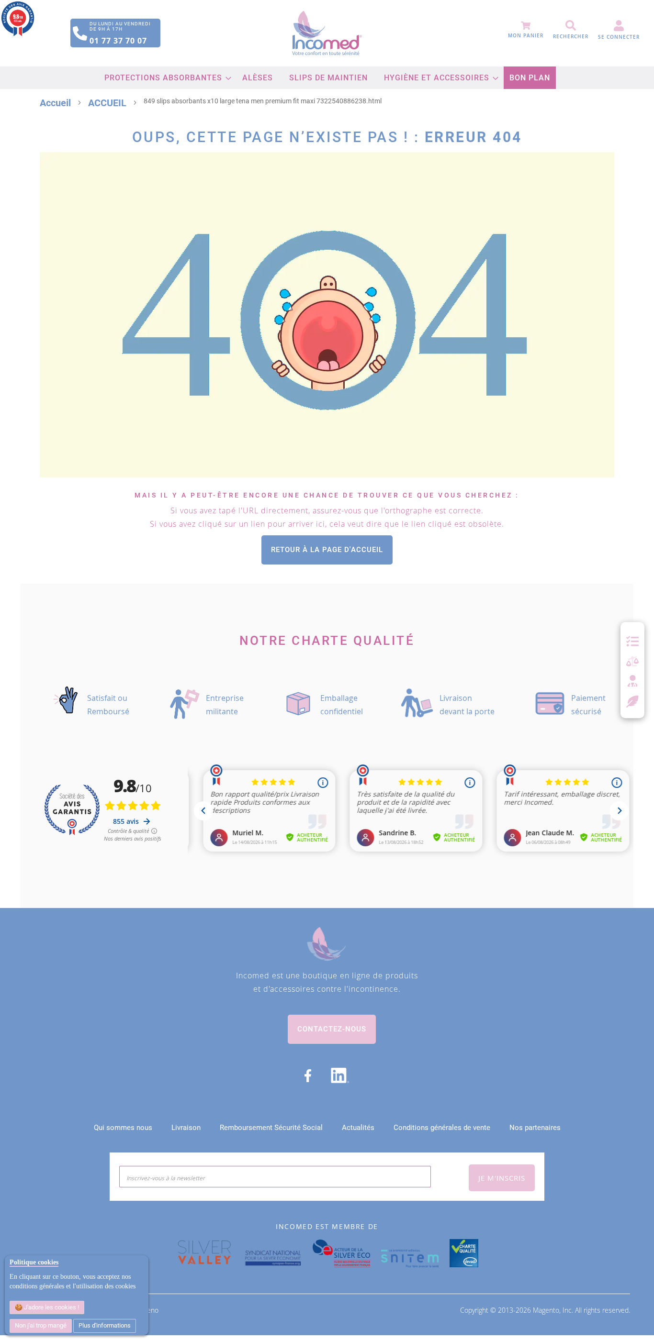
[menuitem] (165, 77)
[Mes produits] (632, 641)
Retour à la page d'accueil (327, 549)
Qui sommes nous (123, 1127)
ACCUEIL (107, 103)
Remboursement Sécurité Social (271, 1127)
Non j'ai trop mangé (41, 1325)
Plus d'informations (105, 1325)
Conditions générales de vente (442, 1127)
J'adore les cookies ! (51, 1307)
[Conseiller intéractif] (632, 681)
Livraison (186, 1127)
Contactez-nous (331, 1029)
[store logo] (327, 33)
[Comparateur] (632, 661)
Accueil (55, 103)
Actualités (358, 1127)
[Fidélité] (632, 700)
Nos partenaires (535, 1127)
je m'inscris (501, 1178)
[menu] (327, 77)
